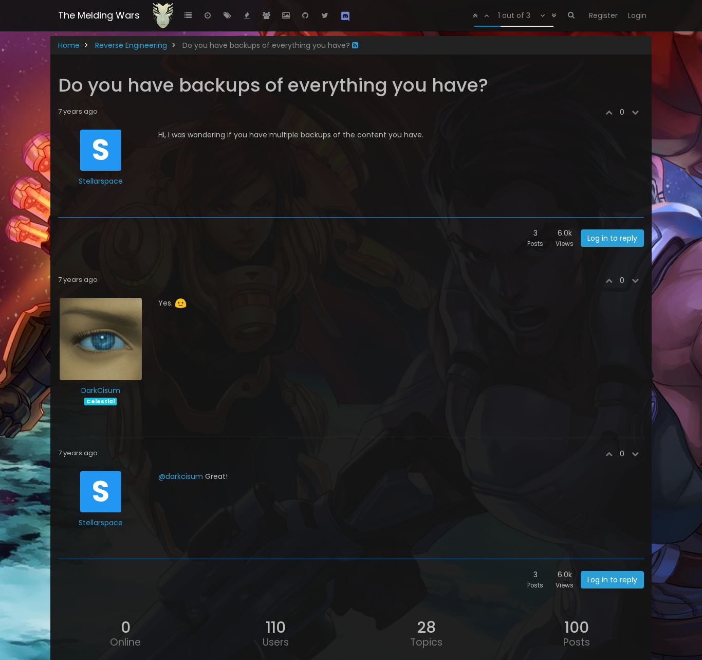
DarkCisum (100, 390)
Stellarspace (101, 181)
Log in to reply (612, 238)
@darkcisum (180, 476)
